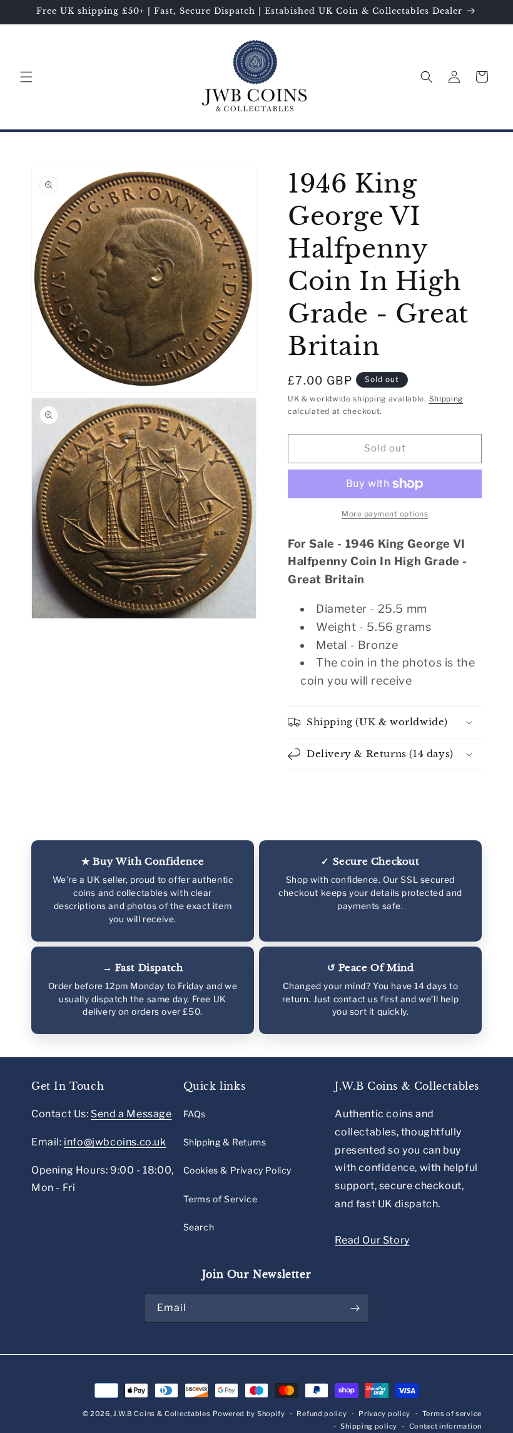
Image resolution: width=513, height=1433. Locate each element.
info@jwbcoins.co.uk (115, 1142)
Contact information (445, 1426)
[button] (26, 77)
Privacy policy (384, 1413)
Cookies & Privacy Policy (237, 1170)
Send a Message (131, 1114)
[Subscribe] (354, 1308)
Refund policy (322, 1413)
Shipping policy (368, 1426)
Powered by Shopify (249, 1413)
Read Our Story (372, 1240)
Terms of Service (220, 1199)
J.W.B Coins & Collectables (161, 1413)
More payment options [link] (385, 513)
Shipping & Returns (225, 1142)
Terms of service (452, 1413)
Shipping (446, 398)
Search (199, 1227)
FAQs (194, 1114)
